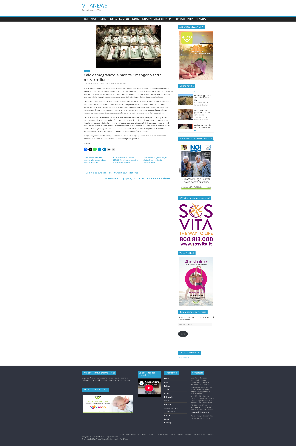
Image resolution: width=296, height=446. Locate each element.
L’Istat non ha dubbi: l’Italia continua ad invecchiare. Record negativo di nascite (96, 160)
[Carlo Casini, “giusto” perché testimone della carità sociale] (185, 110)
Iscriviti (183, 334)
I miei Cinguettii (184, 358)
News (93, 19)
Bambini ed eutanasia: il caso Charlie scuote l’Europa (110, 172)
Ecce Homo (170, 411)
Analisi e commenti (162, 19)
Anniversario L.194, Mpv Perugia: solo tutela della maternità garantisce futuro (155, 160)
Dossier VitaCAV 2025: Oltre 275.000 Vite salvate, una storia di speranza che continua (125, 160)
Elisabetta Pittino (104, 83)
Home (85, 19)
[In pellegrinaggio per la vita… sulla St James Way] (185, 96)
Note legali (201, 19)
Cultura (135, 19)
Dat (167, 389)
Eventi (190, 19)
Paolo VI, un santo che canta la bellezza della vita (202, 127)
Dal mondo (124, 19)
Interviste (147, 19)
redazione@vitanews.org (200, 412)
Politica (102, 19)
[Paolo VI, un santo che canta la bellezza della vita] (185, 125)
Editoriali (180, 19)
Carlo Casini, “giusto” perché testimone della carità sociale (202, 112)
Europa (113, 19)
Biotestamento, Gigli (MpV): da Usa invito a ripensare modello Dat (139, 178)
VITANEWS (95, 5)
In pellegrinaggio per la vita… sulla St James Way (202, 97)
